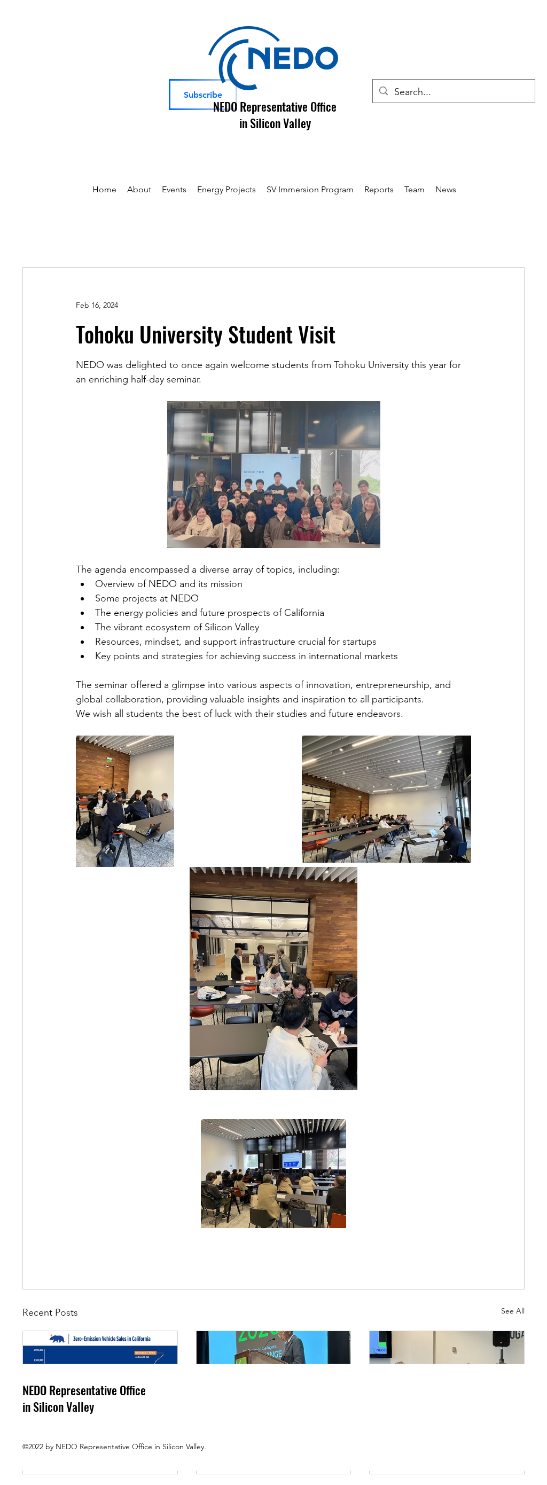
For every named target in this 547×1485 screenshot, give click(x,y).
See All (513, 1311)
